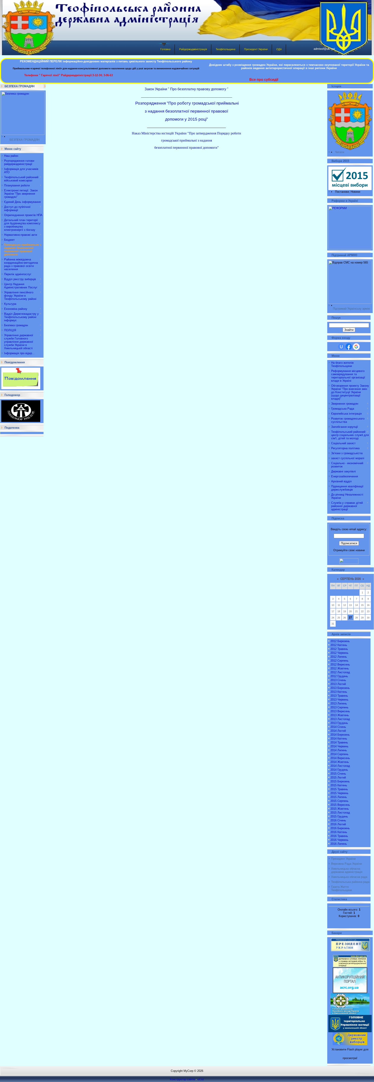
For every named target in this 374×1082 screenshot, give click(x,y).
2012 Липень (338, 656)
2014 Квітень (338, 738)
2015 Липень (338, 797)
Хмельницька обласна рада (349, 877)
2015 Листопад (340, 812)
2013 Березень (340, 688)
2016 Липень (338, 843)
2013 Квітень (338, 691)
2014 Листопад (340, 765)
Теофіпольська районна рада (350, 881)
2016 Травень (339, 836)
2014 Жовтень (339, 762)
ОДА (279, 49)
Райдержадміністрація (193, 49)
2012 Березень (340, 641)
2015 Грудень (339, 816)
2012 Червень (339, 652)
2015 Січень (338, 773)
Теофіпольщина (225, 49)
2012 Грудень (339, 676)
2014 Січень (338, 726)
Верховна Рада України (346, 863)
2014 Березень (340, 734)
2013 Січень (338, 680)
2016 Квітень (338, 832)
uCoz (201, 1079)
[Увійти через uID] (341, 346)
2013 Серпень (339, 707)
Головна (165, 49)
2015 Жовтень (339, 808)
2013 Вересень (340, 711)
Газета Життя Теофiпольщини (341, 888)
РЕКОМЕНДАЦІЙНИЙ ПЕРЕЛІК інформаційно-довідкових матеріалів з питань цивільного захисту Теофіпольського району (106, 61)
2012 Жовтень (339, 668)
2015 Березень (340, 781)
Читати (339, 152)
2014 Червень (339, 746)
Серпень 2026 (350, 579)
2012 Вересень (340, 664)
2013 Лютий (338, 684)
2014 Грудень (339, 769)
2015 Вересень (340, 804)
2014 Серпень (339, 754)
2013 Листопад (340, 719)
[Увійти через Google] (356, 346)
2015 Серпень (339, 801)
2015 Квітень (338, 785)
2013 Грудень (339, 723)
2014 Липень (338, 750)
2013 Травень (339, 695)
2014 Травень (339, 742)
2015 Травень (339, 789)
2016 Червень (339, 839)
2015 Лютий (338, 777)
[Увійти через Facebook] (348, 346)
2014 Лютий (338, 730)
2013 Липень (338, 703)
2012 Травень (339, 649)
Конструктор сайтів (182, 1079)
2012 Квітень (338, 645)
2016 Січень (338, 820)
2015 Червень (339, 793)
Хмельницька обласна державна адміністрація (346, 870)
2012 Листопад (340, 672)
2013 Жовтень (339, 715)
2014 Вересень (340, 758)
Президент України (256, 49)
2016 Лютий (338, 824)
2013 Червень (339, 699)
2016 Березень (340, 828)
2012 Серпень (339, 660)
